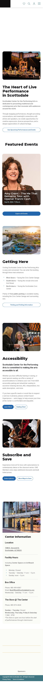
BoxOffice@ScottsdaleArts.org (22, 590)
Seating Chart (21, 407)
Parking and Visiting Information (21, 305)
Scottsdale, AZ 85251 (13, 550)
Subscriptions (9, 478)
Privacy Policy (7, 679)
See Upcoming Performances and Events (22, 130)
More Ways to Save (24, 478)
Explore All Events (21, 213)
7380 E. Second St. (12, 548)
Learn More (8, 407)
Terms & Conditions (18, 679)
